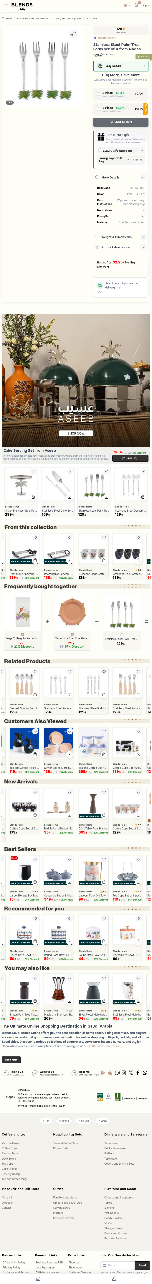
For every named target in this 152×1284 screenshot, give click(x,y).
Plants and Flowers (115, 1233)
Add (132, 458)
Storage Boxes (113, 1228)
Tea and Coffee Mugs (14, 1179)
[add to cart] (33, 497)
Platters (109, 1153)
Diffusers (7, 1202)
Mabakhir (7, 1197)
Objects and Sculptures (67, 1202)
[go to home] (38, 1279)
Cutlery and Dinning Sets (67, 18)
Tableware (110, 1158)
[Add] (33, 472)
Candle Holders (113, 1218)
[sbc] (108, 1098)
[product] (21, 483)
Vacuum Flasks (11, 1143)
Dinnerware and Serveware (32, 18)
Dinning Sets (60, 1148)
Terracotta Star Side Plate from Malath (72, 638)
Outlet (14, 858)
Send (142, 1265)
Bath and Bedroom (115, 1238)
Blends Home (12, 506)
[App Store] (110, 1073)
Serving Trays (10, 1153)
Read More (11, 1059)
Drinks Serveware (115, 1148)
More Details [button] (110, 177)
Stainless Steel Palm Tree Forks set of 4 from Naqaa (122, 639)
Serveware (111, 1143)
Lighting (109, 1207)
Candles (6, 1207)
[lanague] (128, 6)
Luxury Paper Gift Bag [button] (110, 159)
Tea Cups (7, 1163)
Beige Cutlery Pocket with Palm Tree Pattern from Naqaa (23, 638)
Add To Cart (123, 122)
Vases (108, 1223)
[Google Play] (103, 1073)
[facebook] (138, 1073)
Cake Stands (9, 1169)
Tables (108, 1202)
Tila (47, 1121)
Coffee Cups (9, 1148)
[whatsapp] (145, 1073)
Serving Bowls (61, 1207)
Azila (104, 1121)
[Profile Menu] (114, 1279)
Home (9, 18)
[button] (6, 6)
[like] (35, 537)
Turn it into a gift (117, 135)
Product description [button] (115, 247)
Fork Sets (92, 18)
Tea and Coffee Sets (65, 1143)
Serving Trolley (11, 1174)
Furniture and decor (65, 1197)
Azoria (65, 1121)
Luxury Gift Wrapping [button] (117, 151)
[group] (44, 66)
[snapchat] (117, 1073)
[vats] (99, 1098)
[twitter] (131, 1073)
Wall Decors (111, 1213)
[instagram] (124, 1073)
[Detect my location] (99, 292)
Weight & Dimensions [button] (116, 237)
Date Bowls (9, 1158)
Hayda (85, 1121)
